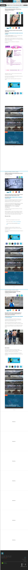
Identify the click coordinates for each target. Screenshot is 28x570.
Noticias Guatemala (8, 7)
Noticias (13, 7)
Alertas (17, 7)
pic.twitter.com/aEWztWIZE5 (17, 221)
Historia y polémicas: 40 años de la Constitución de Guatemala (12, 142)
